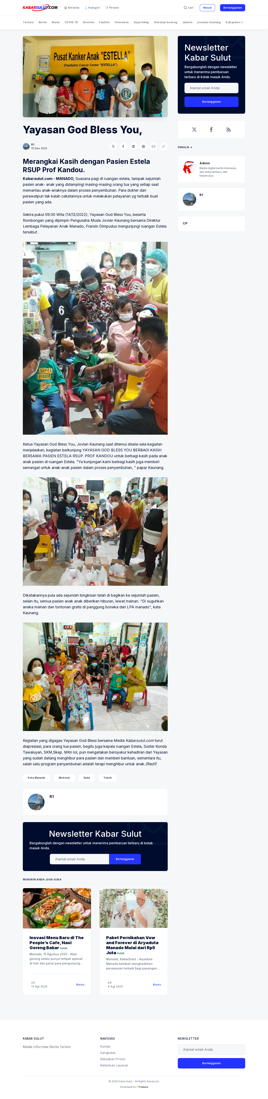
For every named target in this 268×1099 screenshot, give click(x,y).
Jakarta (187, 22)
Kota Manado (36, 777)
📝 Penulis (112, 7)
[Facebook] (211, 129)
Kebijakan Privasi (112, 1059)
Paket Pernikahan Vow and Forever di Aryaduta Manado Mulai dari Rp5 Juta (132, 945)
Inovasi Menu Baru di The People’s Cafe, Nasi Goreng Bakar (57, 942)
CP (33, 982)
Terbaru (28, 22)
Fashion (104, 22)
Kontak (105, 1046)
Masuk (207, 7)
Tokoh (107, 777)
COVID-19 (71, 22)
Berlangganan (232, 7)
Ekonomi (88, 22)
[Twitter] (194, 129)
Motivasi (64, 777)
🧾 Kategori (92, 7)
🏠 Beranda (71, 7)
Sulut (87, 777)
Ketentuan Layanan (114, 1065)
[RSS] (228, 129)
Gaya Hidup (141, 22)
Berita (43, 22)
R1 (32, 144)
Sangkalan (108, 1052)
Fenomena (122, 22)
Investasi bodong (165, 22)
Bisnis (56, 22)
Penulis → (185, 147)
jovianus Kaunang (209, 22)
